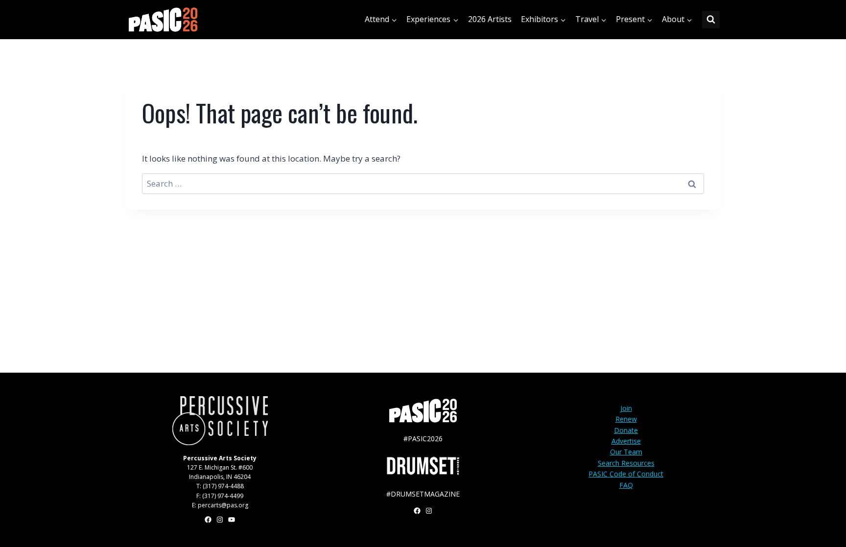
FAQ (626, 485)
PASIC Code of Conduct (625, 473)
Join (626, 408)
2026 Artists (490, 19)
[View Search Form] (711, 19)
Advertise (626, 441)
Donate (626, 430)
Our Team (626, 451)
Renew (626, 419)
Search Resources (626, 463)
